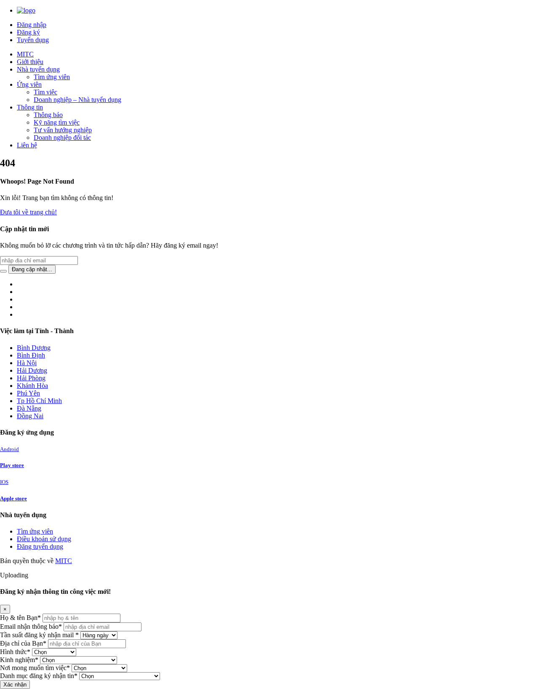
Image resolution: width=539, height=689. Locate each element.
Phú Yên (28, 393)
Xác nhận (15, 684)
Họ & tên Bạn (20, 617)
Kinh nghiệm (19, 659)
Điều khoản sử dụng (44, 538)
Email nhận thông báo (31, 626)
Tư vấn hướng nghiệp (63, 130)
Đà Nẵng (29, 408)
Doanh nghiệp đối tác (62, 137)
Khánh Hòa (32, 385)
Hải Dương (32, 370)
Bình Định (31, 355)
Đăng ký (28, 32)
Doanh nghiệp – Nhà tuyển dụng (77, 99)
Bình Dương (34, 347)
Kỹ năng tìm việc (57, 122)
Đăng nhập (31, 24)
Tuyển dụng (33, 39)
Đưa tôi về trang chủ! (28, 212)
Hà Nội (27, 362)
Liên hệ (27, 145)
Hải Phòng (31, 378)
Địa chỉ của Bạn (23, 643)
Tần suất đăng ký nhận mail (39, 634)
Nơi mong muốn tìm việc (35, 667)
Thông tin (30, 107)
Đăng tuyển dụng (40, 546)
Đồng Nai (30, 415)
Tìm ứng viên (52, 76)
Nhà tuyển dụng (38, 69)
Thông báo (48, 114)
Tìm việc (45, 92)
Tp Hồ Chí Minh (39, 400)
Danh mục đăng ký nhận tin (38, 675)
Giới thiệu (30, 61)
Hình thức (15, 651)
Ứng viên (29, 84)
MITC (25, 54)
